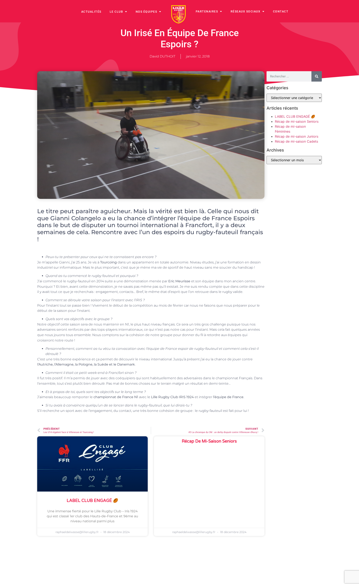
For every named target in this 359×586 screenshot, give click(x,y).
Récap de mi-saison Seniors (209, 441)
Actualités (91, 11)
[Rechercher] (316, 76)
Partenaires (207, 11)
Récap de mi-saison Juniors (296, 136)
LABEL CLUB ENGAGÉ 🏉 (92, 500)
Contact (281, 11)
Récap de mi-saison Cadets (296, 141)
